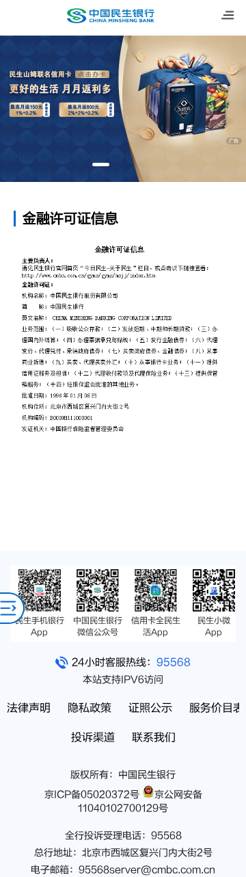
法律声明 (29, 708)
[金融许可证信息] (123, 450)
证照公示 (150, 708)
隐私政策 (89, 708)
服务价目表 (216, 708)
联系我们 (154, 737)
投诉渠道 (93, 737)
